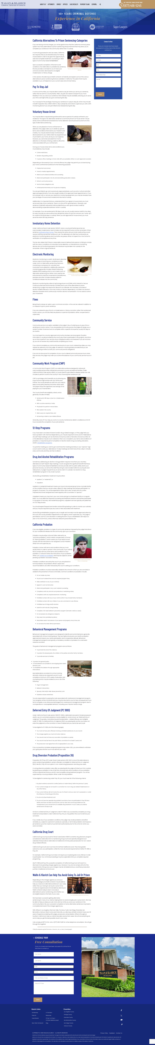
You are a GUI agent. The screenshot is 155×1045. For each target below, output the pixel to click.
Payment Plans (85, 4)
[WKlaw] (13, 4)
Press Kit (34, 1015)
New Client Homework (37, 1023)
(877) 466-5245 (132, 5)
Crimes (59, 4)
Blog (47, 1023)
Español (94, 4)
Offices (65, 4)
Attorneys (51, 4)
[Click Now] (121, 1010)
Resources (48, 1015)
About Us (43, 4)
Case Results (74, 4)
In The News (49, 1012)
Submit (100, 94)
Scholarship (35, 1012)
